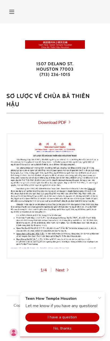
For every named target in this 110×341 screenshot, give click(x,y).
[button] (11, 11)
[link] (55, 44)
